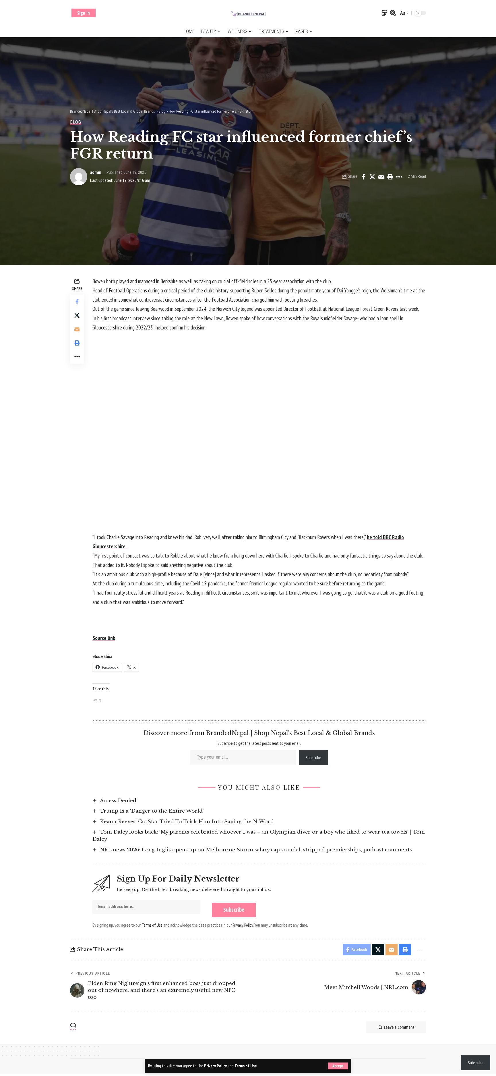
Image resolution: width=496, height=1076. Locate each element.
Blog (75, 122)
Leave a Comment (399, 1027)
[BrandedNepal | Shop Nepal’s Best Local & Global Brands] (247, 13)
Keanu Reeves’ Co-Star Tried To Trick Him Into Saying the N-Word (187, 822)
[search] (393, 13)
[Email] (381, 176)
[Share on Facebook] (363, 176)
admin (95, 172)
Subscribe (313, 757)
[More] (399, 176)
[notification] (384, 13)
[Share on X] (372, 176)
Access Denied (118, 801)
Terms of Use (246, 1066)
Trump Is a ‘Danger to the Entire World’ (152, 811)
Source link (103, 638)
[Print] (390, 176)
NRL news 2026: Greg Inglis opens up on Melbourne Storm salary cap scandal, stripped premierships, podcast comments (256, 850)
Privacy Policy (215, 1066)
